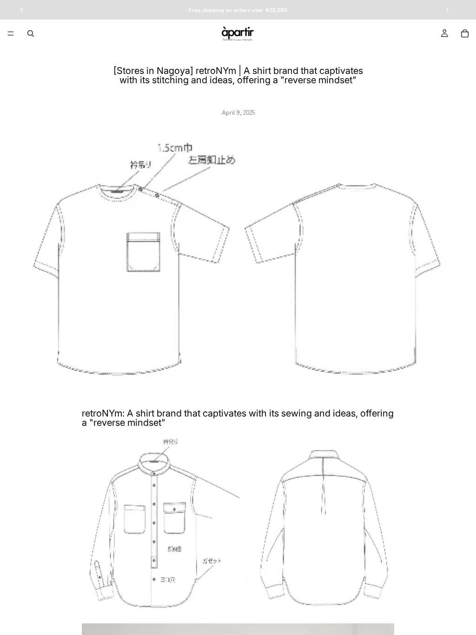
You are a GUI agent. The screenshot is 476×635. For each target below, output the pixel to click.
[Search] (30, 33)
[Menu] (10, 33)
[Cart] (465, 33)
